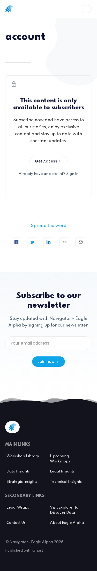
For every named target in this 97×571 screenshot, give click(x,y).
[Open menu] (86, 9)
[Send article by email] (80, 242)
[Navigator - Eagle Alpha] (9, 9)
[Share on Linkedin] (48, 242)
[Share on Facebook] (16, 242)
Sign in (72, 174)
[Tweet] (32, 242)
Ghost (37, 550)
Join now (46, 361)
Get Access (46, 161)
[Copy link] (64, 242)
